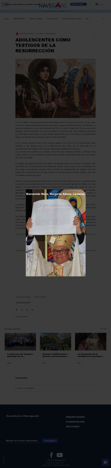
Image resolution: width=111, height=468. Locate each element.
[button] (55, 274)
